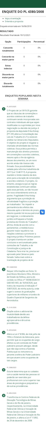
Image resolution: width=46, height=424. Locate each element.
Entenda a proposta (14, 21)
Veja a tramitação (13, 18)
